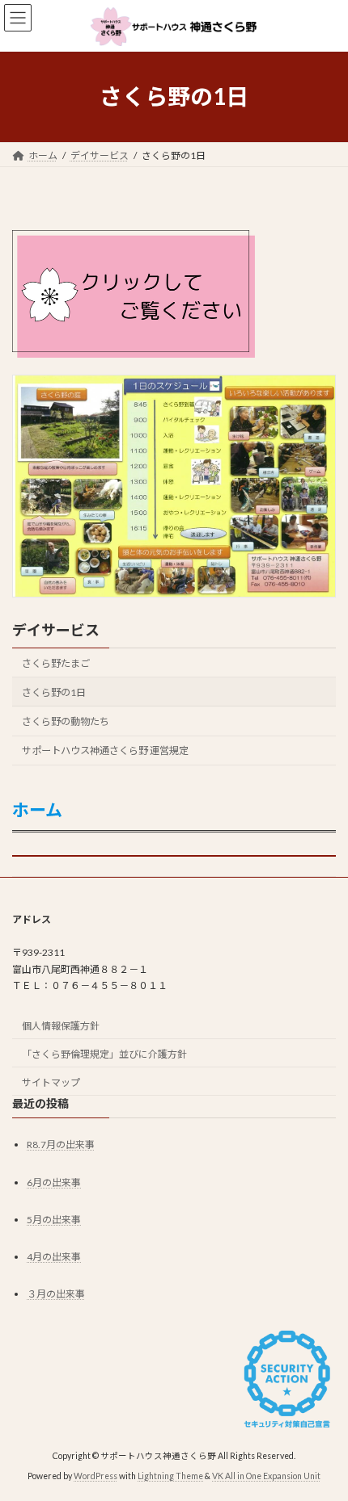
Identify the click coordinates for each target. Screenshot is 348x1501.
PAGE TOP (323, 1439)
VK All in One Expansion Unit (266, 1476)
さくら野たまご (56, 662)
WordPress (95, 1476)
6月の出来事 (54, 1182)
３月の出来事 (56, 1294)
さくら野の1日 (54, 692)
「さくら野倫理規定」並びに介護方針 (104, 1054)
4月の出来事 (54, 1257)
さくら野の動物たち (65, 721)
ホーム (37, 809)
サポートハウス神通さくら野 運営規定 (105, 750)
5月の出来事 (54, 1220)
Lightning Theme (170, 1476)
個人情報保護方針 (61, 1026)
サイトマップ (51, 1082)
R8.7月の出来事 (61, 1145)
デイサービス (56, 630)
